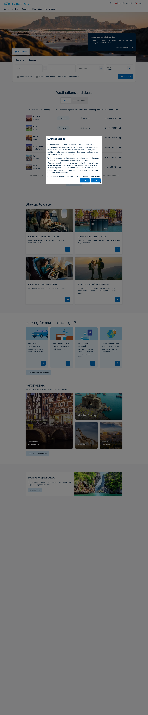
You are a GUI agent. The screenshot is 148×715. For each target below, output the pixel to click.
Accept (96, 180)
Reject (85, 180)
